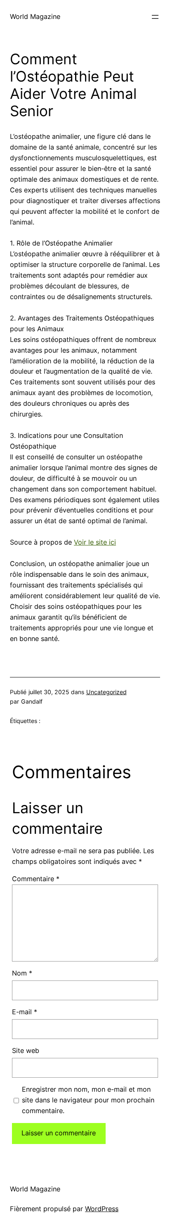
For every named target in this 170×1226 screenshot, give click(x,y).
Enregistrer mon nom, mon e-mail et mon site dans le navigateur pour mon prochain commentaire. (88, 1100)
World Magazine (35, 16)
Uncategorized (106, 691)
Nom (22, 973)
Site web (25, 1050)
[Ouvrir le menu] (155, 17)
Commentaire (35, 879)
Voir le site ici (95, 542)
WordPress (101, 1209)
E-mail (24, 1012)
